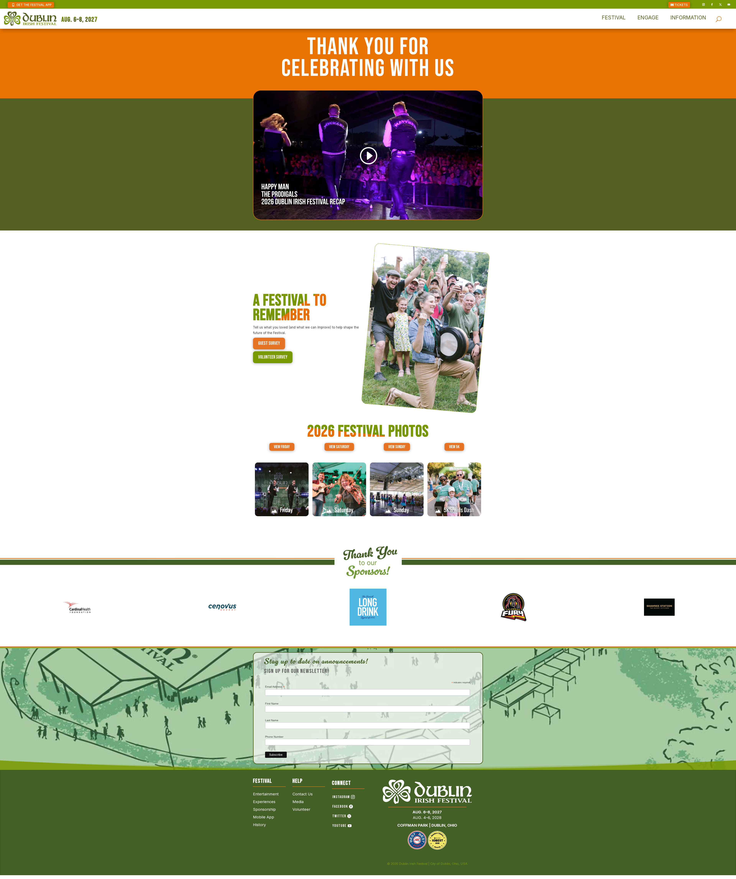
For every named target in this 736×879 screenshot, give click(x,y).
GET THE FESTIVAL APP (34, 5)
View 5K (454, 446)
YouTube (339, 825)
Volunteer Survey (272, 357)
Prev (6, 613)
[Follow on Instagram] (703, 4)
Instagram (341, 797)
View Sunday (396, 446)
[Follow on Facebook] (711, 4)
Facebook (340, 806)
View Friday (282, 446)
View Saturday (339, 446)
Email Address (275, 687)
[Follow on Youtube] (728, 4)
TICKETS (681, 5)
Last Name (271, 720)
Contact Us (302, 794)
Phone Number (274, 736)
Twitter (339, 816)
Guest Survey (269, 343)
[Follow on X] (720, 4)
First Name (271, 703)
